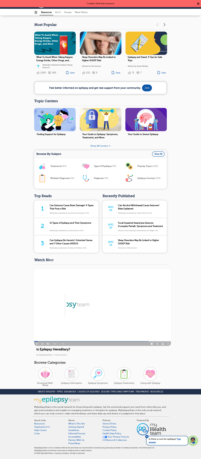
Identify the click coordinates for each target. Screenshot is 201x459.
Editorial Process (76, 433)
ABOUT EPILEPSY (46, 391)
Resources (46, 12)
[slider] (102, 341)
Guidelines (73, 430)
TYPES (60, 391)
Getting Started (76, 427)
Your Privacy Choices (118, 437)
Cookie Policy (109, 430)
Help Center (40, 430)
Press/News (74, 443)
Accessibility (74, 437)
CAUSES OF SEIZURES (88, 391)
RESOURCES (156, 391)
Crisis (37, 433)
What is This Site (76, 423)
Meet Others (81, 12)
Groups (68, 12)
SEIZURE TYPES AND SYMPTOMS (117, 391)
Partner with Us (76, 440)
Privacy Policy (109, 427)
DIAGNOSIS (70, 391)
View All (158, 154)
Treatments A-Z (42, 427)
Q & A (58, 12)
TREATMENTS (142, 391)
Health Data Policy (112, 433)
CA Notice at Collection (115, 440)
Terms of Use (109, 423)
